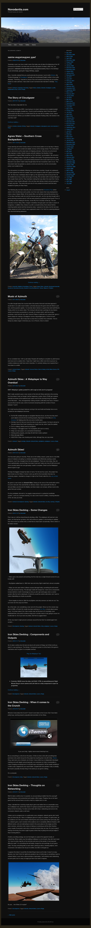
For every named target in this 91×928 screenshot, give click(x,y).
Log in (68, 190)
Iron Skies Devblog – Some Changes (27, 510)
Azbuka (53, 75)
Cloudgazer (24, 77)
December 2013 (70, 103)
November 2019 (70, 69)
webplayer (47, 441)
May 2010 (69, 151)
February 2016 (70, 86)
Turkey (41, 288)
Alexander (23, 60)
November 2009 (70, 163)
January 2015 (70, 95)
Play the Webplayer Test (34, 653)
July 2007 (69, 183)
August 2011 (69, 129)
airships (24, 441)
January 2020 (70, 66)
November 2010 (70, 144)
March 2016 (69, 84)
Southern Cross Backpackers (31, 288)
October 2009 (70, 165)
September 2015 (70, 90)
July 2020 (69, 64)
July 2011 (69, 131)
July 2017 (69, 77)
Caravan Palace (34, 369)
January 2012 (70, 120)
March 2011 (69, 137)
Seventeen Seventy (18, 288)
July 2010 (69, 150)
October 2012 (70, 110)
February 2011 (70, 138)
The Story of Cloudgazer (21, 97)
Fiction (21, 45)
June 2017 (69, 79)
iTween (55, 758)
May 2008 (69, 179)
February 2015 (70, 94)
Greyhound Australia (54, 286)
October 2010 (70, 146)
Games (34, 45)
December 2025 (70, 54)
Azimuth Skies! (16, 449)
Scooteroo (10, 288)
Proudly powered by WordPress (45, 922)
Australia (15, 286)
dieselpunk (44, 126)
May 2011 (69, 133)
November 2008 (70, 174)
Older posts (11, 915)
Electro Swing (41, 369)
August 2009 (69, 168)
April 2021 (69, 58)
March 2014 (69, 101)
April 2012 (69, 114)
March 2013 (69, 109)
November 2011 (70, 124)
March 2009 (69, 170)
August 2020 (69, 62)
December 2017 (70, 75)
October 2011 (70, 125)
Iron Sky (48, 501)
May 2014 (69, 99)
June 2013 (69, 107)
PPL (58, 369)
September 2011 (70, 127)
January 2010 (70, 159)
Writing (24, 126)
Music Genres (53, 369)
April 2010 (69, 153)
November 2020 (70, 60)
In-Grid (47, 369)
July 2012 (69, 112)
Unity (42, 626)
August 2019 (69, 71)
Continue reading (13, 122)
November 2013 (70, 105)
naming (52, 501)
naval (48, 126)
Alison (34, 88)
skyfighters (41, 441)
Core (15, 45)
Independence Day (12, 89)
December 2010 (70, 142)
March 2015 (69, 92)
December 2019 (70, 67)
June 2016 (69, 82)
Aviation (15, 126)
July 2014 (69, 97)
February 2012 (70, 118)
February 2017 (70, 81)
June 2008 (69, 178)
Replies (51, 288)
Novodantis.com (18, 9)
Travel (30, 286)
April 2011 (69, 135)
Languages (20, 88)
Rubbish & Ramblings (23, 286)
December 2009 (70, 161)
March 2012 (69, 116)
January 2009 (70, 172)
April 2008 (69, 181)
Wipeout (46, 288)
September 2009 (70, 166)
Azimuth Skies (34, 441)
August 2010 (69, 148)
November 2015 (70, 88)
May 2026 (69, 53)
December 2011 (70, 122)
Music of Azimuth (17, 296)
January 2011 (70, 140)
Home (9, 45)
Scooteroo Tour (48, 190)
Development (20, 501)
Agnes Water (40, 286)
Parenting (25, 88)
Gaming (27, 501)
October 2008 (70, 176)
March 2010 (69, 155)
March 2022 (69, 56)
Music (18, 369)
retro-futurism (54, 126)
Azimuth (15, 88)
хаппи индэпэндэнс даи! (22, 57)
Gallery (27, 45)
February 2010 (70, 157)
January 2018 (70, 73)
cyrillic (54, 88)
